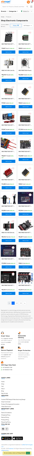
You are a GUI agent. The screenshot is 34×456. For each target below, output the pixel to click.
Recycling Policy (6, 422)
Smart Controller (5, 401)
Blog (2, 391)
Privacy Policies (21, 453)
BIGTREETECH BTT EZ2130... (25, 179)
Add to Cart (8, 52)
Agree (28, 453)
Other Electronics (6, 406)
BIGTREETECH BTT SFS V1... (8, 206)
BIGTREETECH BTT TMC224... (8, 179)
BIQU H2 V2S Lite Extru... (8, 70)
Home (2, 381)
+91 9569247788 (7, 369)
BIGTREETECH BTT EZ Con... (25, 259)
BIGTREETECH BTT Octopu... (25, 125)
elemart (11, 448)
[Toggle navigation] (31, 6)
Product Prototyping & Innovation (10, 404)
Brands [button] (3, 11)
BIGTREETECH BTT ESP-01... (8, 98)
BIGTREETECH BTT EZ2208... (25, 98)
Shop (2, 384)
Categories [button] (13, 11)
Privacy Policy (5, 419)
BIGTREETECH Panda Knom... (25, 70)
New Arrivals (4, 393)
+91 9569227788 (7, 367)
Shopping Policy (5, 415)
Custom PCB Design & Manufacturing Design (13, 399)
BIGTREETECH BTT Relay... (8, 125)
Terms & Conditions (6, 412)
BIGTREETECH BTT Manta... (25, 151)
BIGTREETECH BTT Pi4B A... (8, 44)
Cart (2, 386)
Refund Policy (5, 417)
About (3, 388)
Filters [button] (15, 25)
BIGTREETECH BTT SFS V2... (8, 285)
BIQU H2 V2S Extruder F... (8, 232)
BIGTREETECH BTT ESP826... (25, 44)
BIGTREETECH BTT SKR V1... (25, 285)
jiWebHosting (4, 450)
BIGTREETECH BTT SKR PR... (8, 151)
